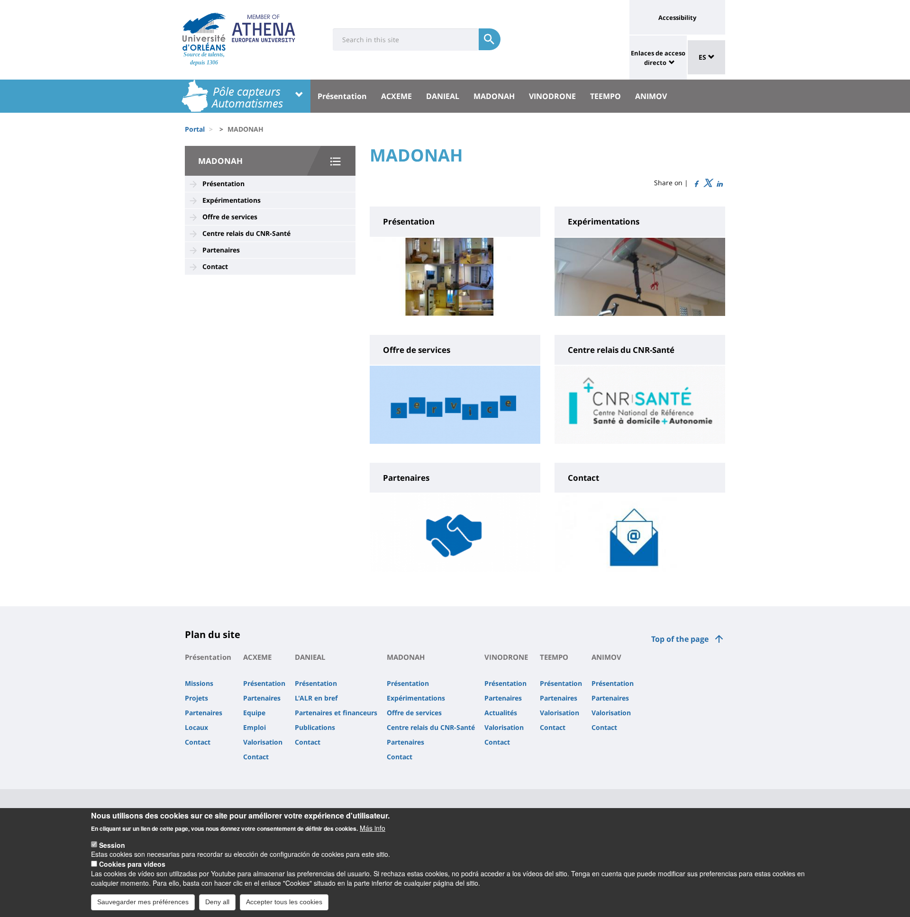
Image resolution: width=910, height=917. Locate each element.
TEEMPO (605, 96)
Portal (195, 129)
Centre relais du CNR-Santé (246, 233)
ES (703, 57)
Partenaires (221, 249)
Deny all (217, 902)
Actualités (500, 712)
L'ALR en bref (316, 697)
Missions (199, 683)
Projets (196, 697)
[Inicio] (204, 32)
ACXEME (396, 96)
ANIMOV (651, 96)
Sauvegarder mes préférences (143, 902)
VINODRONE (552, 96)
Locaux (196, 727)
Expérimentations (231, 200)
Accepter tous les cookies (284, 902)
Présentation (342, 96)
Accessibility (677, 17)
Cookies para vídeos (132, 864)
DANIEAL (442, 96)
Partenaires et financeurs (336, 712)
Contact (215, 266)
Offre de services (229, 216)
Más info (372, 828)
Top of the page (680, 639)
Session (112, 844)
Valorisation (262, 741)
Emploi (254, 727)
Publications (315, 727)
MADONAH (494, 96)
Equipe (254, 712)
